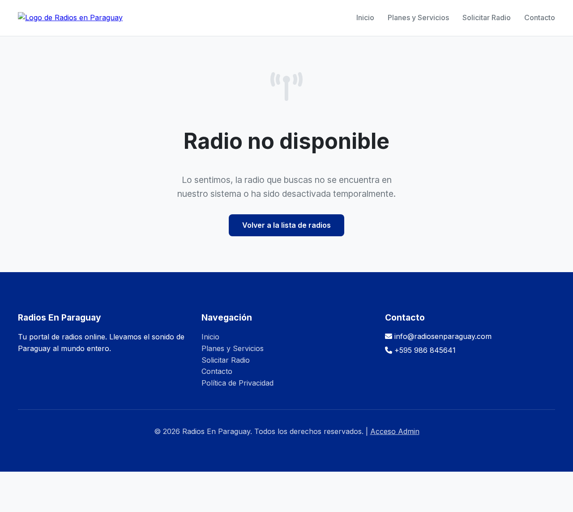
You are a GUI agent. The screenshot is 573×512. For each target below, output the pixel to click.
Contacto (539, 17)
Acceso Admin (394, 431)
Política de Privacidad (237, 382)
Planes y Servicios (418, 17)
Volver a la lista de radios (286, 225)
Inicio (365, 17)
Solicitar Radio (486, 17)
